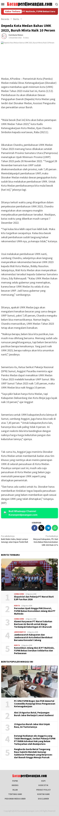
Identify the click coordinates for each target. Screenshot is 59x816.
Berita (17, 606)
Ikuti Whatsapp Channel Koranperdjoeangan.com (23, 513)
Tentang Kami (15, 794)
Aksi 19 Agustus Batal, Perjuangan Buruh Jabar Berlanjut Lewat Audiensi (34, 714)
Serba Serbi (19, 594)
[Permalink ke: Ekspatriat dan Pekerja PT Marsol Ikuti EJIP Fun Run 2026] (29, 575)
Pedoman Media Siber (15, 798)
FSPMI (15, 781)
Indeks (15, 785)
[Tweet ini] (41, 528)
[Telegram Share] (48, 528)
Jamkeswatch (20, 632)
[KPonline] (29, 4)
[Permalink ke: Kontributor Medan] (4, 36)
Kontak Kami (43, 794)
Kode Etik (43, 785)
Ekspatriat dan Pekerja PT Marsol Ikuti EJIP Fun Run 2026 (34, 598)
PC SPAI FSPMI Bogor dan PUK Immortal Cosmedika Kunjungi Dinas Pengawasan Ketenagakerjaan (34, 704)
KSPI (43, 781)
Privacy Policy (43, 790)
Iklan (15, 790)
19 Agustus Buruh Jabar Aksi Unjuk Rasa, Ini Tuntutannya (32, 725)
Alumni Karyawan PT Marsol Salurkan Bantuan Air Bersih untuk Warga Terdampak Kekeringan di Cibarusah (33, 624)
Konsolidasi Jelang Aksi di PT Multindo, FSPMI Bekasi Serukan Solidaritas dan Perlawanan (34, 651)
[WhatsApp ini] (55, 528)
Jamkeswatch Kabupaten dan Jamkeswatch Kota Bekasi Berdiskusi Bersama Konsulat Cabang (33, 637)
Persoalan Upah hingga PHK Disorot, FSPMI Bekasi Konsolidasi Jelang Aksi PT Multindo (34, 611)
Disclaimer (43, 798)
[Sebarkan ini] (34, 528)
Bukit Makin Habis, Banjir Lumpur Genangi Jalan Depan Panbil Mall (14, 539)
